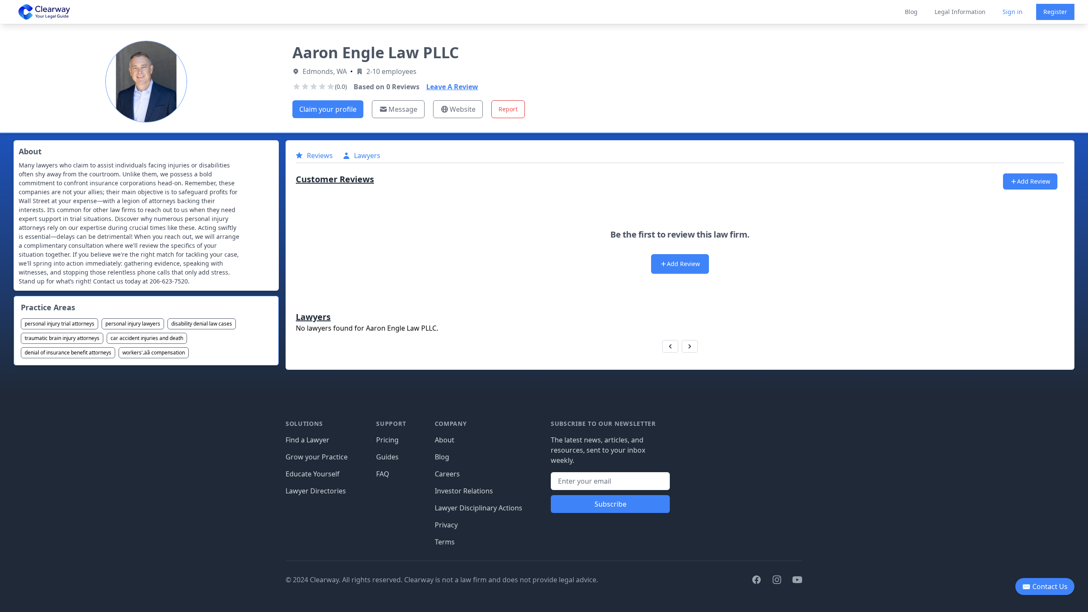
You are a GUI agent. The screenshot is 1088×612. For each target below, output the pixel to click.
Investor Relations (464, 491)
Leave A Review (452, 86)
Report (508, 109)
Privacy (446, 525)
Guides (387, 457)
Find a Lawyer (307, 440)
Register (1055, 12)
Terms (445, 542)
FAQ (382, 474)
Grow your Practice (317, 457)
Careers (447, 474)
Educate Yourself (313, 474)
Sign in (1013, 12)
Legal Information (960, 12)
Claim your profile (328, 109)
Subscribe (610, 504)
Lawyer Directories (316, 491)
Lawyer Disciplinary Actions (478, 508)
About (444, 440)
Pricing (387, 440)
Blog (911, 12)
